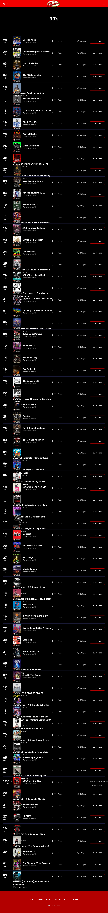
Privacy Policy (44, 900)
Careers (76, 900)
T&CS (30, 900)
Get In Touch (61, 900)
